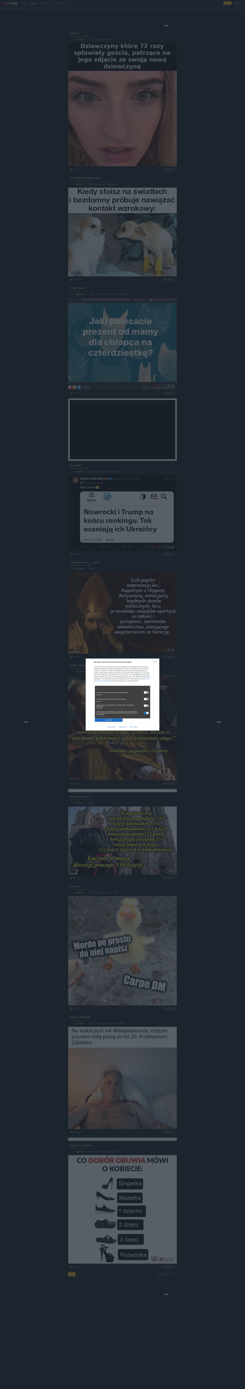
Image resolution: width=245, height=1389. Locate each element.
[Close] (155, 662)
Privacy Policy (133, 727)
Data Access (122, 727)
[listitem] (122, 688)
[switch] (146, 692)
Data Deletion (112, 727)
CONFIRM (108, 720)
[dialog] (122, 695)
